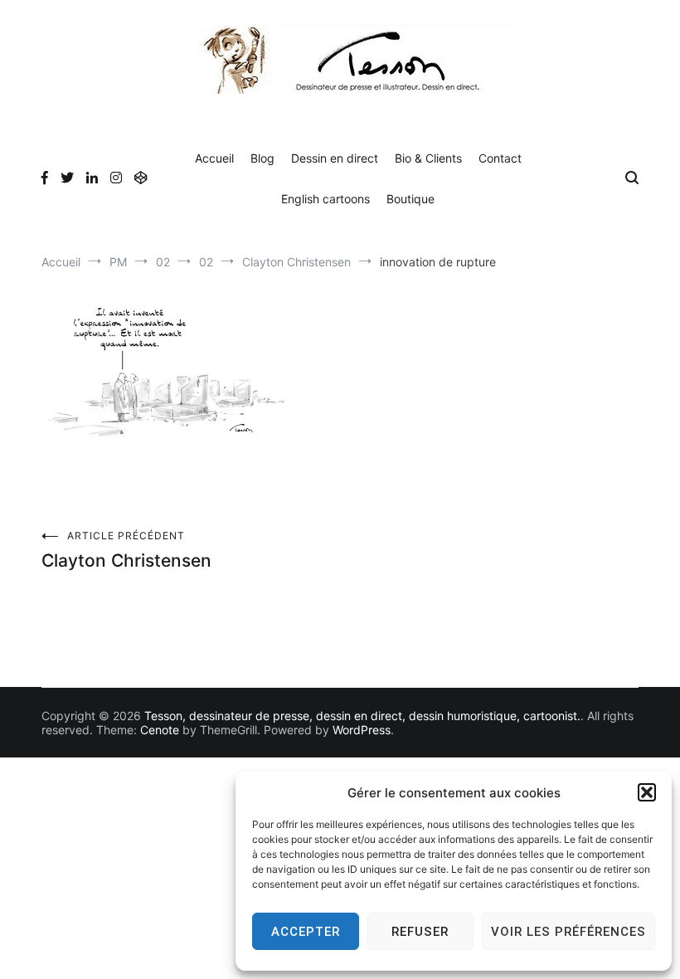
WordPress (362, 730)
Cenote (159, 730)
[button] (647, 792)
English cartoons (325, 199)
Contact (500, 158)
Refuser (420, 931)
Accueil (214, 158)
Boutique (410, 199)
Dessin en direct (334, 158)
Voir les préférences (568, 931)
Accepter (305, 931)
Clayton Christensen (126, 550)
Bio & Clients (428, 158)
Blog (262, 158)
